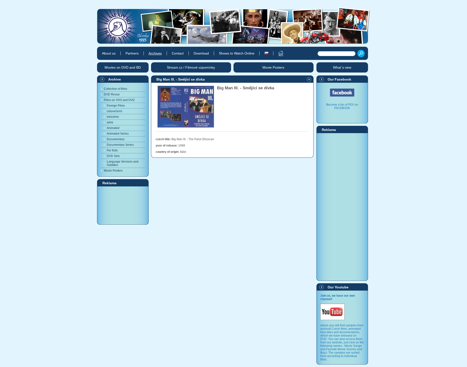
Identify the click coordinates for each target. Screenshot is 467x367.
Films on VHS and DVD (119, 100)
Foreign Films (116, 105)
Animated (113, 128)
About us (109, 53)
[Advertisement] (123, 205)
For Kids (112, 150)
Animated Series (118, 133)
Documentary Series (120, 145)
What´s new (342, 67)
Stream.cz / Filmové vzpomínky (191, 67)
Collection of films (115, 89)
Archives (155, 53)
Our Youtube (338, 287)
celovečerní (114, 111)
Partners (132, 53)
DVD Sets (113, 156)
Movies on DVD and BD (123, 67)
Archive (114, 79)
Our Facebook (339, 79)
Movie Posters (113, 170)
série (110, 122)
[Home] (278, 53)
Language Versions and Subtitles (122, 163)
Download (201, 53)
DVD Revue (112, 94)
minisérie (113, 117)
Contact (178, 53)
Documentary (116, 139)
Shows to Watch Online (236, 53)
